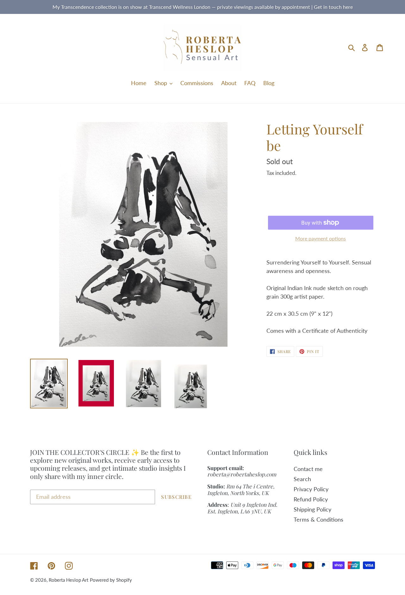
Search (302, 478)
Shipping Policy (312, 509)
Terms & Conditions (318, 519)
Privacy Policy (311, 489)
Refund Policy (311, 499)
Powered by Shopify (111, 580)
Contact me (308, 468)
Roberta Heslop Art (68, 580)
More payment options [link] (320, 238)
